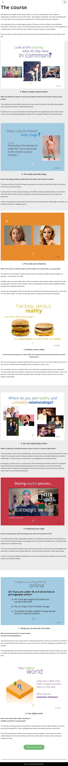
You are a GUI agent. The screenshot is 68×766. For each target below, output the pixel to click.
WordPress (40, 764)
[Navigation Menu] (65, 2)
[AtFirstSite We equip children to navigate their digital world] (2, 2)
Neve (26, 764)
